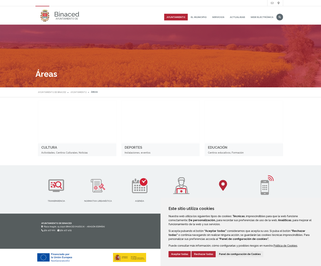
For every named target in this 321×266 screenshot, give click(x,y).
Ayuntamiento (176, 17)
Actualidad (237, 17)
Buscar (279, 17)
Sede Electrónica (262, 17)
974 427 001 (49, 230)
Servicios (218, 17)
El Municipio (199, 17)
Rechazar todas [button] (203, 254)
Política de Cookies (285, 245)
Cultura (49, 147)
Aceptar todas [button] (179, 254)
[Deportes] (160, 121)
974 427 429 (65, 230)
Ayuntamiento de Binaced (52, 92)
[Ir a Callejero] (279, 3)
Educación (217, 147)
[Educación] (244, 121)
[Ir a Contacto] (272, 3)
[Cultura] (77, 121)
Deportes (133, 147)
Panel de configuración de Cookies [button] (240, 254)
